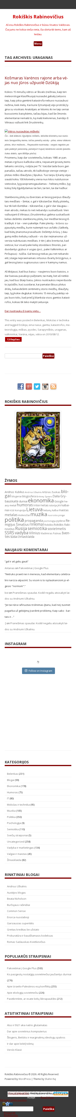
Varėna (23, 334)
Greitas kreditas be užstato (23, 929)
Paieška (38, 1109)
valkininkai (11, 334)
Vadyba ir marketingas (20, 847)
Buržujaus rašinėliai (18, 905)
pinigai (61, 515)
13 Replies (13, 339)
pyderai (60, 521)
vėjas (31, 334)
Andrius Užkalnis (33, 492)
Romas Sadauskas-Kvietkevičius (26, 942)
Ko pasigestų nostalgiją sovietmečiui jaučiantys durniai (39, 974)
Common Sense (16, 911)
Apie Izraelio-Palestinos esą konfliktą (28, 986)
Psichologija (14, 823)
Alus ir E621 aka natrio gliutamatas (27, 1025)
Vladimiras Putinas (51, 533)
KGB (12, 510)
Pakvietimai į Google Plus (34, 568)
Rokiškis (48, 524)
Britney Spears (44, 496)
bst (6, 592)
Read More (47, 1097)
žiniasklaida (26, 537)
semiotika (37, 528)
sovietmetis (57, 528)
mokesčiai (24, 515)
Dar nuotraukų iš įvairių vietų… (23, 311)
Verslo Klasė (14, 1050)
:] (5, 623)
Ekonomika (13, 786)
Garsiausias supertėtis (20, 923)
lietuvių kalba (50, 510)
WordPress (25, 1079)
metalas (11, 515)
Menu (38, 43)
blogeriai (16, 496)
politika (14, 520)
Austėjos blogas (16, 892)
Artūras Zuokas (51, 492)
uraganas (60, 329)
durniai (23, 501)
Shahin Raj (50, 1079)
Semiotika (13, 829)
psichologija (49, 520)
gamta (46, 325)
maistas (64, 510)
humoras (25, 504)
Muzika (11, 810)
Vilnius (34, 533)
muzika (38, 514)
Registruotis (11, 1115)
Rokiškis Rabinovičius (38, 17)
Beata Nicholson (16, 898)
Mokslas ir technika (57, 320)
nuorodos (53, 515)
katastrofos (58, 325)
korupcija (20, 510)
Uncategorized (15, 841)
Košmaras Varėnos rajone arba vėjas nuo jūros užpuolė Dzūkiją (36, 80)
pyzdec (32, 329)
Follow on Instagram (40, 670)
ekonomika (41, 500)
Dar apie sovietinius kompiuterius (27, 1031)
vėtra (39, 334)
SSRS (9, 532)
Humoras (12, 792)
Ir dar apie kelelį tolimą (20, 1043)
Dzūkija (23, 325)
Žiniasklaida (14, 860)
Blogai (10, 780)
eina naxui (35, 325)
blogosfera (29, 496)
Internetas (41, 505)
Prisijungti (9, 1112)
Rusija (21, 528)
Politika (11, 817)
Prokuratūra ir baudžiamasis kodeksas (30, 935)
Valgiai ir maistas (17, 854)
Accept (31, 1097)
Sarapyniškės (46, 329)
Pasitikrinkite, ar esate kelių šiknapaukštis (31, 998)
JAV (59, 505)
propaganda (34, 520)
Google (59, 501)
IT (8, 798)
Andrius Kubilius (14, 492)
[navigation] (38, 1109)
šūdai (14, 536)
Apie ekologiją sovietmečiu (22, 992)
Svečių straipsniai (17, 835)
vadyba (21, 532)
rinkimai (36, 524)
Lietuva (34, 509)
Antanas (10, 568)
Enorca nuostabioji (18, 917)
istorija (53, 505)
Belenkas (39, 320)
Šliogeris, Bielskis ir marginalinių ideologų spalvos (36, 1037)
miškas (23, 329)
